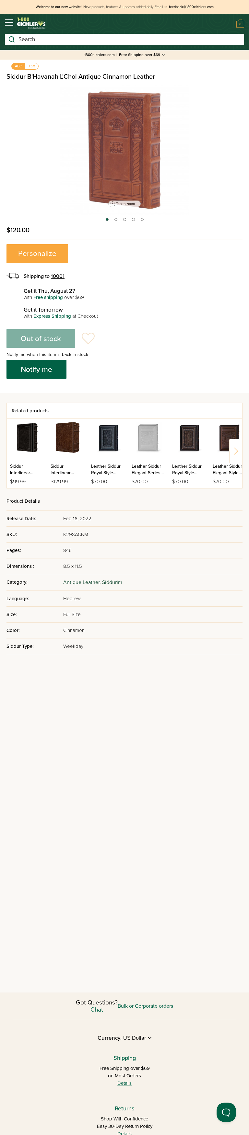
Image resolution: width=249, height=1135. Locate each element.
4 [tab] (133, 221)
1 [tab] (107, 221)
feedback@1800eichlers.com (191, 7)
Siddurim (112, 582)
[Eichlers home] (31, 23)
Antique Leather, (82, 582)
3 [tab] (125, 221)
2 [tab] (116, 221)
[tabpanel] (124, 150)
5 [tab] (142, 221)
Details (124, 1083)
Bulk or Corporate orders (145, 1006)
